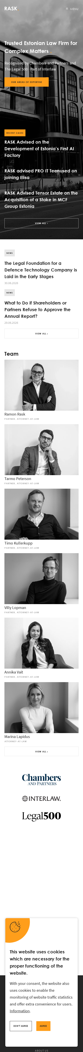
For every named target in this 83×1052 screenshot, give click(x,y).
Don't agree (21, 1026)
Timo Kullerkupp (18, 543)
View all (40, 223)
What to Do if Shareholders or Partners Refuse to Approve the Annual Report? (37, 309)
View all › (41, 333)
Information (20, 1010)
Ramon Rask (14, 414)
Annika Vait (13, 672)
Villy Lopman (15, 607)
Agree (43, 1026)
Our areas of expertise (26, 82)
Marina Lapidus (17, 736)
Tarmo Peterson (17, 478)
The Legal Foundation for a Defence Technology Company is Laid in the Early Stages (40, 269)
